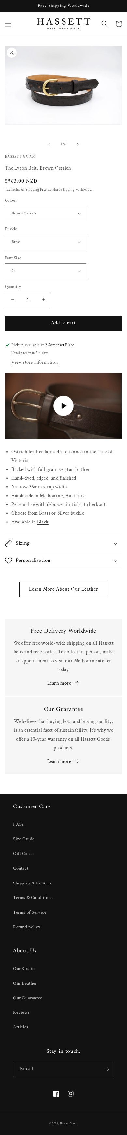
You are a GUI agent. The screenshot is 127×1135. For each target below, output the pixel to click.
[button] (8, 24)
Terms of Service (30, 912)
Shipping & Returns (32, 883)
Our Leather (25, 983)
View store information (34, 362)
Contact (20, 868)
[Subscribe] (106, 1069)
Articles (20, 1027)
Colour (11, 200)
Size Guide (24, 839)
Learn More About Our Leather (63, 589)
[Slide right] (78, 144)
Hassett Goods (69, 1123)
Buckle (11, 229)
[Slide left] (49, 144)
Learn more (59, 683)
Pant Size (13, 258)
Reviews (21, 1012)
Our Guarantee (27, 998)
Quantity (13, 287)
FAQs (18, 824)
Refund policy (26, 927)
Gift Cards (23, 854)
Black (43, 522)
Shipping (32, 190)
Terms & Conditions (33, 898)
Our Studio (24, 969)
